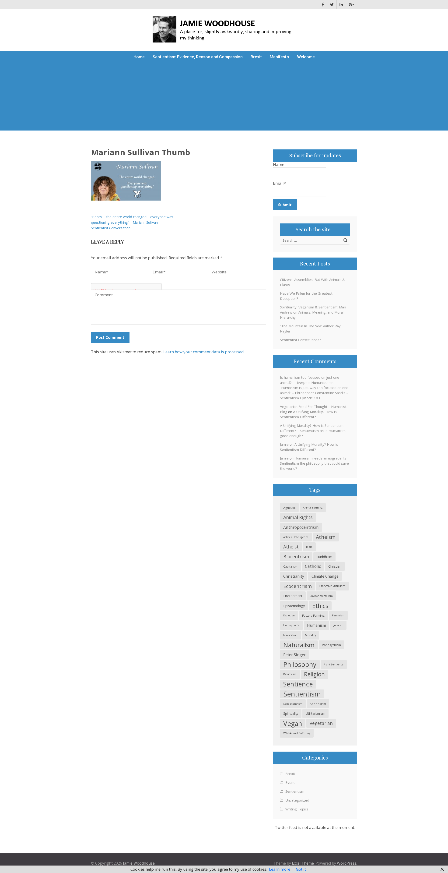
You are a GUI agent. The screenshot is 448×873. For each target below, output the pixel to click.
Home (139, 56)
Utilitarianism (315, 713)
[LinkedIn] (341, 4)
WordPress (346, 863)
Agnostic (289, 507)
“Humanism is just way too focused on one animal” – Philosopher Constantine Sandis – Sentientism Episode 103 (314, 392)
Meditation (290, 635)
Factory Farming (313, 615)
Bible (309, 546)
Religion (314, 674)
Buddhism (324, 556)
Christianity (293, 576)
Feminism (338, 615)
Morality (310, 635)
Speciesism (318, 704)
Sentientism (302, 693)
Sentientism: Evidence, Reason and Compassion (198, 56)
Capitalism (290, 566)
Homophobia (291, 625)
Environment (292, 596)
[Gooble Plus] (351, 4)
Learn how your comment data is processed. (204, 351)
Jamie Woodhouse (139, 863)
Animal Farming (312, 507)
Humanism (316, 625)
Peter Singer (294, 654)
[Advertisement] (224, 98)
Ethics (320, 606)
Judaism (338, 625)
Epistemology (294, 605)
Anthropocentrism (301, 527)
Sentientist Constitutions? (300, 339)
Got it (301, 869)
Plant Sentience (333, 664)
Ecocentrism (297, 586)
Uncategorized (297, 800)
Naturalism (299, 645)
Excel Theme (303, 863)
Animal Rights (298, 517)
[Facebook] (323, 4)
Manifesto (279, 56)
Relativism (290, 674)
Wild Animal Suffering (296, 733)
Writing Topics (296, 809)
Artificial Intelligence (295, 537)
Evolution (289, 615)
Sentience (298, 684)
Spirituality (290, 713)
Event (290, 782)
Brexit (256, 56)
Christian (334, 566)
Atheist (291, 547)
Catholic (313, 566)
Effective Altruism (332, 586)
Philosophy (299, 664)
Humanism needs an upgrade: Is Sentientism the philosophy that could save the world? (314, 463)
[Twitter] (331, 4)
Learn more (279, 869)
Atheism (326, 537)
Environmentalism (321, 595)
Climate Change (325, 576)
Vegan (292, 723)
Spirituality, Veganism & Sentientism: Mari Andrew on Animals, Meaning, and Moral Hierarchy (313, 312)
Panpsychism (331, 645)
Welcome (306, 56)
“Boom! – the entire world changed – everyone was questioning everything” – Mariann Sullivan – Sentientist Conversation (132, 222)
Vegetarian (321, 723)
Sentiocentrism (292, 703)
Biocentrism (296, 556)
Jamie (284, 444)
